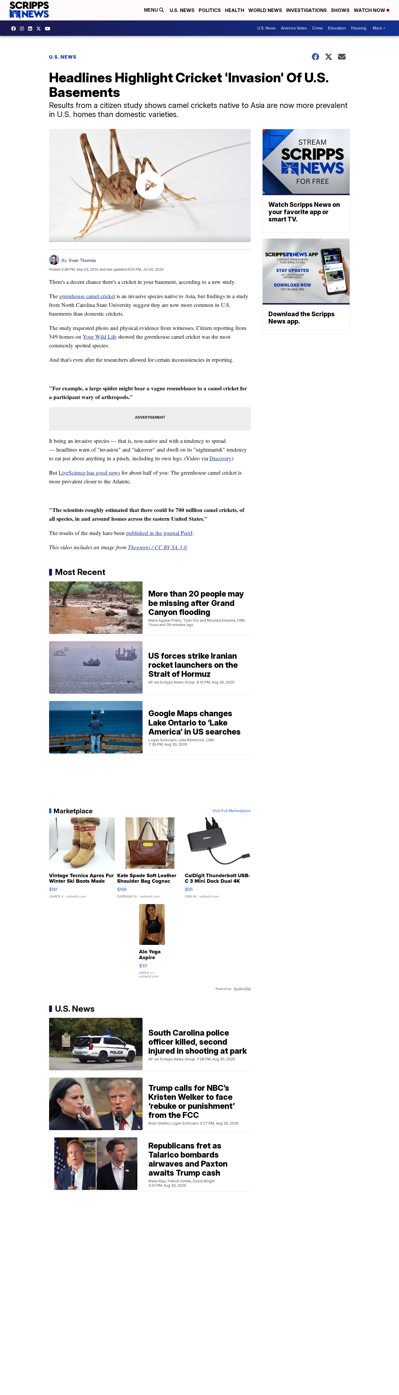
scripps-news (31, 28)
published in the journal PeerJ (159, 532)
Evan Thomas (82, 260)
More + (379, 28)
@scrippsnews (49, 28)
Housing (358, 28)
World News (265, 10)
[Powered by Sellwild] (242, 989)
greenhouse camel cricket (87, 296)
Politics (210, 10)
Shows (340, 10)
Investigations (306, 10)
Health (234, 10)
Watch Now (370, 10)
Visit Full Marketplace (231, 811)
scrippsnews (15, 28)
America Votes (294, 28)
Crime (317, 28)
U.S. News (182, 10)
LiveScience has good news (89, 472)
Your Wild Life (100, 336)
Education (337, 28)
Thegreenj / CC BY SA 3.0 (157, 547)
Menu (151, 10)
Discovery (220, 458)
